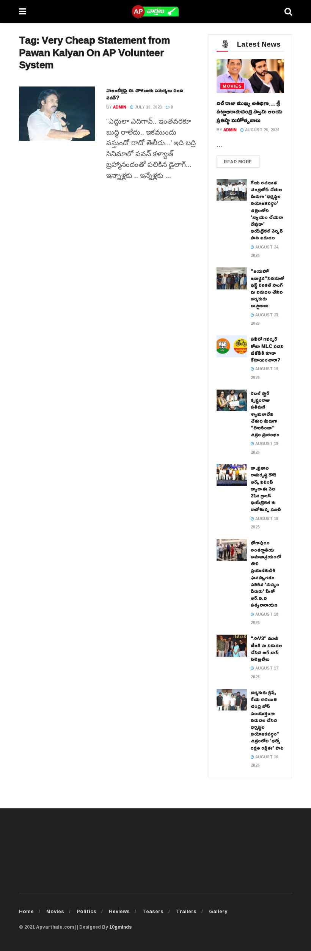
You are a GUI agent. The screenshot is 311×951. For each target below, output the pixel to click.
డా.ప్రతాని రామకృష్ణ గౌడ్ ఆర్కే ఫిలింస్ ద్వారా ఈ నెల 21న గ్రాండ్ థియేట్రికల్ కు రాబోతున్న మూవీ (266, 488)
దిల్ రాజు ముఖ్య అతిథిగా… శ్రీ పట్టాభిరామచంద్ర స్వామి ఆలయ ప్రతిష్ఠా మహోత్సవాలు (250, 111)
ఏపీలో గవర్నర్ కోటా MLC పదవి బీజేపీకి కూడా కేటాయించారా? (267, 349)
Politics (86, 911)
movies (232, 86)
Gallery (218, 911)
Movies (55, 911)
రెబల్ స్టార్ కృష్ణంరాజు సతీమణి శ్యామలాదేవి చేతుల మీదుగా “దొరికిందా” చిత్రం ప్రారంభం (265, 413)
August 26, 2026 (262, 130)
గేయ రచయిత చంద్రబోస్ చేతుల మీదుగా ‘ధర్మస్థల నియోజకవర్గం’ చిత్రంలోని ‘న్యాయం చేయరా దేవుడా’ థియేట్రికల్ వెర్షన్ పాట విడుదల (267, 210)
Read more (238, 161)
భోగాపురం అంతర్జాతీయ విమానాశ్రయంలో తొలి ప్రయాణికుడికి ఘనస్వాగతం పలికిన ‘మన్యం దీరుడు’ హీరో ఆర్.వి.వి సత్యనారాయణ (266, 573)
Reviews (119, 911)
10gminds (120, 927)
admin (119, 107)
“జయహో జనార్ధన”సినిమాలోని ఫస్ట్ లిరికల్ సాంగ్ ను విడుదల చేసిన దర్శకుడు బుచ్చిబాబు (269, 288)
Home (26, 911)
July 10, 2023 (148, 107)
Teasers (152, 911)
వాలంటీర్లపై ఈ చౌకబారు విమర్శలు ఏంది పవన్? (144, 94)
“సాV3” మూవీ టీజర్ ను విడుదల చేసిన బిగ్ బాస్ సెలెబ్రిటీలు (266, 648)
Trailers (186, 911)
